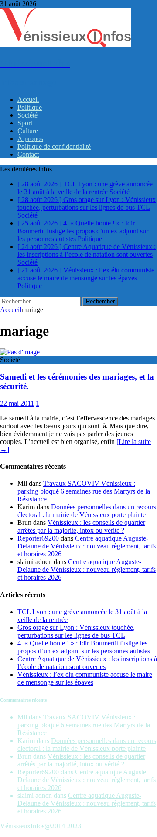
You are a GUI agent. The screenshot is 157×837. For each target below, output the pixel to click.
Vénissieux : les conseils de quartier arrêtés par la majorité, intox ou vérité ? (81, 526)
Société (27, 115)
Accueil (28, 99)
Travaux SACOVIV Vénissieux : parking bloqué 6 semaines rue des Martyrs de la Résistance (83, 491)
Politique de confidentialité (54, 146)
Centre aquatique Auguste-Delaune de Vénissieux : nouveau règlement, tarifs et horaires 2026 (86, 546)
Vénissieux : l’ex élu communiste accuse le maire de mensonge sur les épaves (84, 678)
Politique (29, 107)
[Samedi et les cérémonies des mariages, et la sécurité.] (20, 352)
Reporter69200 (38, 538)
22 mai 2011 (17, 403)
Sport (24, 123)
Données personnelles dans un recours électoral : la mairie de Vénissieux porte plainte (86, 510)
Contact (28, 154)
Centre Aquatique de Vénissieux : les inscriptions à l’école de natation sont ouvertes (87, 662)
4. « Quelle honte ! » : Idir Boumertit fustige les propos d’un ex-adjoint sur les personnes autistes (83, 647)
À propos (30, 138)
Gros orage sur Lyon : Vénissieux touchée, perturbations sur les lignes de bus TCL (76, 631)
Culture (27, 130)
